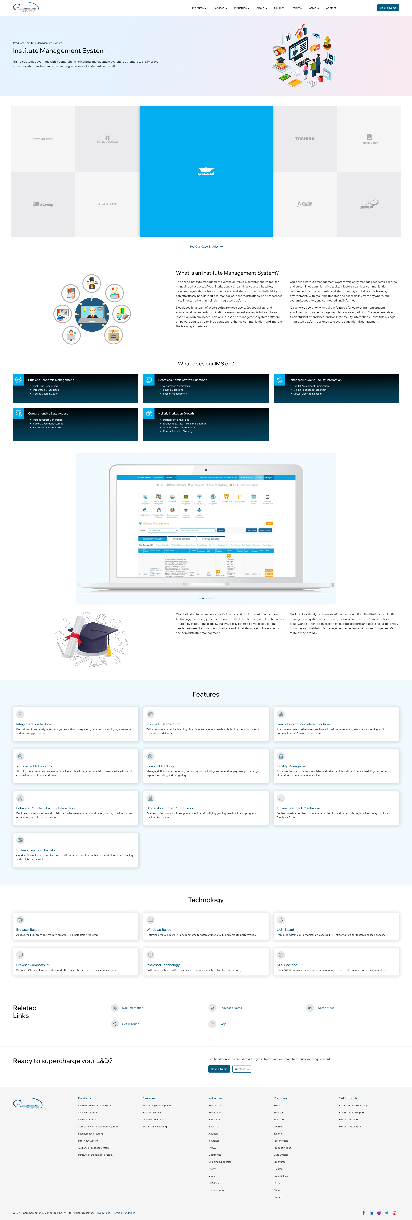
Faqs (223, 1024)
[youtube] (394, 1213)
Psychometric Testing (90, 1133)
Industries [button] (240, 7)
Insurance (214, 1140)
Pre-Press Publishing (155, 1126)
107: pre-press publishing (353, 1105)
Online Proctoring (88, 1112)
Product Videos (282, 1147)
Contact (331, 7)
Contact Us (242, 1068)
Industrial (213, 1126)
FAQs (277, 1183)
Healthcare (214, 1105)
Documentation (132, 1008)
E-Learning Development (157, 1105)
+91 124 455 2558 (348, 1119)
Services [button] (218, 7)
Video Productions (153, 1119)
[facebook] (363, 1213)
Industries (279, 1119)
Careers (314, 7)
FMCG (212, 1147)
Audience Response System (94, 1147)
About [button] (260, 7)
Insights (297, 7)
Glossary (278, 1168)
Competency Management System (98, 1126)
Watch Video (326, 1008)
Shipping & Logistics (219, 1161)
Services (278, 1112)
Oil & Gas (213, 1183)
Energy (212, 1168)
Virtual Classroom (88, 1119)
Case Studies (281, 1154)
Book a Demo (388, 7)
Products (279, 1105)
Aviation (213, 1133)
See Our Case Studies (204, 246)
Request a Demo (231, 1008)
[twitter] (387, 1213)
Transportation (216, 1190)
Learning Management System (95, 1105)
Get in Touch (130, 1024)
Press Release (281, 1176)
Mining (212, 1176)
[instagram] (379, 1213)
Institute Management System (95, 1154)
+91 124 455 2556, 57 (350, 1126)
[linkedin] (371, 1213)
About (277, 1190)
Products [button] (198, 7)
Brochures (279, 1161)
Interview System (88, 1140)
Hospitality (214, 1112)
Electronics (214, 1154)
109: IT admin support (351, 1112)
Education (214, 1119)
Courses (279, 7)
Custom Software (153, 1112)
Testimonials (281, 1140)
